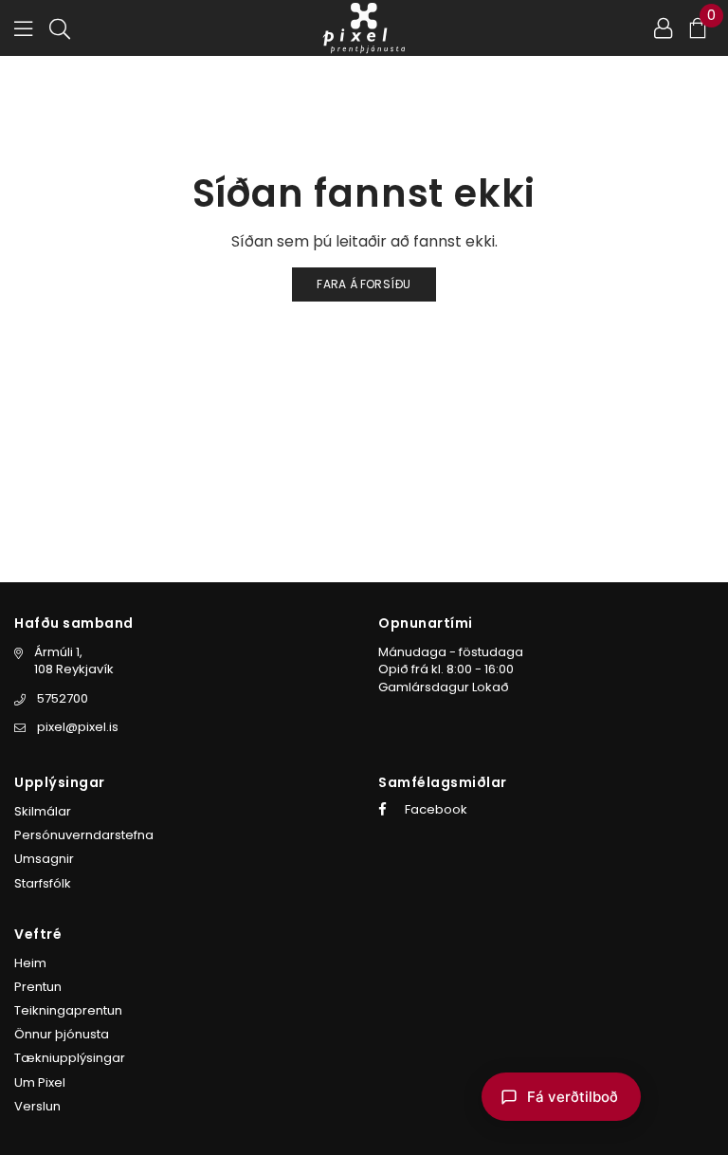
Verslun (37, 1106)
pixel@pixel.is (77, 727)
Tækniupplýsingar (69, 1058)
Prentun (38, 987)
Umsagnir (44, 859)
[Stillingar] (663, 27)
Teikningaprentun (68, 1010)
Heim (30, 963)
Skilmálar (42, 811)
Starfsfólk (42, 883)
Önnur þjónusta (61, 1034)
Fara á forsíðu (363, 284)
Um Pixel (39, 1082)
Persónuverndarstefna (84, 835)
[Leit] (60, 27)
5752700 (62, 698)
